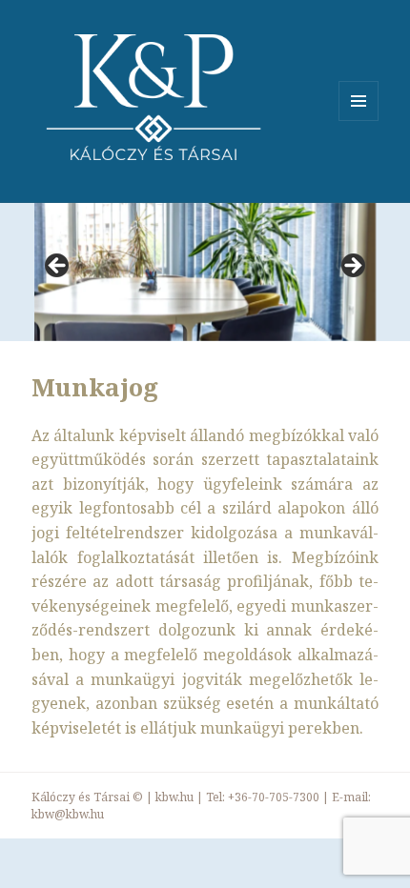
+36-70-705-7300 (273, 797)
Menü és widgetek (359, 120)
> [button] (352, 266)
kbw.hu (174, 797)
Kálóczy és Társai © (87, 797)
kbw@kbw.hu (67, 814)
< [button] (58, 266)
